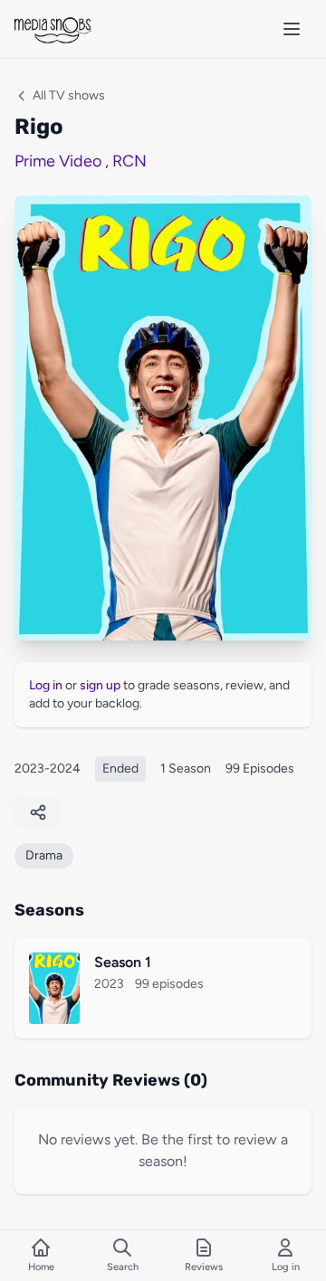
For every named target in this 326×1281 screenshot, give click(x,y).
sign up (100, 685)
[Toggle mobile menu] (292, 29)
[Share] (38, 812)
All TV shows (69, 95)
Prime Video (57, 161)
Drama (43, 855)
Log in (45, 685)
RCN (129, 161)
